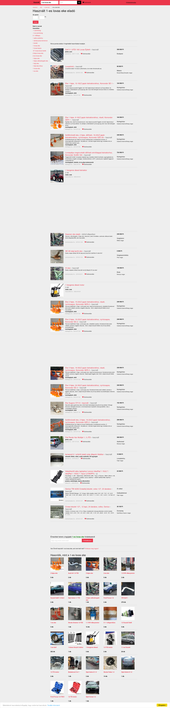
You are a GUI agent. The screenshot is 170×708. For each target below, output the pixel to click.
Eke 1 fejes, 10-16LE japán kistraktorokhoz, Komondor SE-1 (89, 83)
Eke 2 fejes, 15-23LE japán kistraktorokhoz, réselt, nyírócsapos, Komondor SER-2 (85, 302)
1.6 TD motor (72, 697)
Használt (36, 2)
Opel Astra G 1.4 (91, 672)
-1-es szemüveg (38, 33)
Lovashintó (69, 66)
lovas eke (47, 7)
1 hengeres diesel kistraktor (76, 170)
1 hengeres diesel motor (74, 285)
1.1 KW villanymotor (92, 623)
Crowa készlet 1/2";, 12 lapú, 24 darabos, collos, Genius (87, 506)
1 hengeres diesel (92, 647)
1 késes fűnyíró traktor (75, 647)
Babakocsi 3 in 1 (73, 672)
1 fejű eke (36, 63)
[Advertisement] (65, 26)
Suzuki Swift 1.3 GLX (57, 598)
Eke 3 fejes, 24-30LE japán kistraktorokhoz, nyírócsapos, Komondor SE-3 (87, 386)
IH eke (67, 268)
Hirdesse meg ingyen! (92, 548)
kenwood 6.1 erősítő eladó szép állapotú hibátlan (84, 454)
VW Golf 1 (124, 598)
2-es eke (106, 573)
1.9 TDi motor (108, 647)
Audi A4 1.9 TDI (73, 573)
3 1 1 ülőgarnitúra (109, 623)
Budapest (120, 54)
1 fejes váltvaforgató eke (40, 61)
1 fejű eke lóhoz (38, 66)
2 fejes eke (54, 573)
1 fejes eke (36, 58)
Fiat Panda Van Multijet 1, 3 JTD (78, 437)
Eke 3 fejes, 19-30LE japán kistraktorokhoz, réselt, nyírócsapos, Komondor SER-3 (85, 368)
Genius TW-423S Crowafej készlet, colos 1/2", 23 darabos (88, 489)
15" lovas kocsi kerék (39, 51)
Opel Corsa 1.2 (91, 697)
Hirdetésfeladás (131, 3)
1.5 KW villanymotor (128, 573)
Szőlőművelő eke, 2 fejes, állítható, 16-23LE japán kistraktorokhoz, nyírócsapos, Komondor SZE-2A (85, 136)
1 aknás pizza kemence (40, 41)
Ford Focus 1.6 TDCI (57, 697)
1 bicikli (35, 43)
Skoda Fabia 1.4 (109, 672)
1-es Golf (53, 647)
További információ (53, 705)
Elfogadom (161, 705)
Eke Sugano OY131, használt (76, 403)
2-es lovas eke (37, 56)
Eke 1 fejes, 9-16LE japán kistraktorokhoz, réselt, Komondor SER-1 (89, 118)
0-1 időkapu (36, 35)
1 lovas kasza (37, 48)
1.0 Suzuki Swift (126, 623)
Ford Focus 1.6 (109, 598)
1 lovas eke (36, 46)
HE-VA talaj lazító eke (73, 251)
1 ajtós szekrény (38, 38)
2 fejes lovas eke (38, 53)
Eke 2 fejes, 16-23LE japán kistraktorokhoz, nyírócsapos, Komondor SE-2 (87, 320)
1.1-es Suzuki (125, 647)
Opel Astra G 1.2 (126, 672)
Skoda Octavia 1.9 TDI (75, 623)
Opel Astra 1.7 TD (74, 598)
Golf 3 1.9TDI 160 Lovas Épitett (77, 49)
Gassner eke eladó (72, 234)
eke (41, 7)
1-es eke (53, 623)
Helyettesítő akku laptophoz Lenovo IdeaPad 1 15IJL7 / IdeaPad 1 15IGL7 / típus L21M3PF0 (87, 472)
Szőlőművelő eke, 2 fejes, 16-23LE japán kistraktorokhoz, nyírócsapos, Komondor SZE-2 (87, 420)
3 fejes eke (89, 573)
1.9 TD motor (54, 672)
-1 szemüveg (37, 30)
